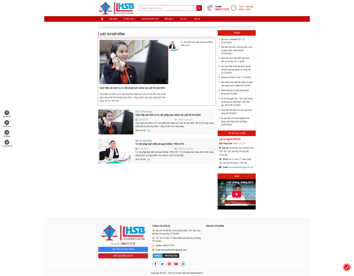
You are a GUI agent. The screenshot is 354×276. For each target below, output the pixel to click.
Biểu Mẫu (169, 19)
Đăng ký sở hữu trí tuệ (230, 77)
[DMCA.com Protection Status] (177, 255)
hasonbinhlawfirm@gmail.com (241, 167)
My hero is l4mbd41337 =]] (232, 39)
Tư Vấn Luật (128, 19)
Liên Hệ (197, 19)
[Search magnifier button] (199, 8)
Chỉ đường (6, 136)
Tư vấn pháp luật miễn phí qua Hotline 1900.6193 (159, 143)
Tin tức (183, 19)
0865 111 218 (239, 143)
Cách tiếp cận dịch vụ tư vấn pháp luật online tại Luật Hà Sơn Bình (132, 87)
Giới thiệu (113, 19)
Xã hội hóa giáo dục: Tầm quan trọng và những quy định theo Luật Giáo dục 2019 (237, 101)
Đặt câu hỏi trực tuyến (123, 249)
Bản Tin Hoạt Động (143, 111)
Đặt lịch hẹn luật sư (123, 256)
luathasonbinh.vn (196, 273)
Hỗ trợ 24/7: (123, 243)
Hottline (222, 8)
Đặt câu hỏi (7, 117)
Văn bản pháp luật (150, 19)
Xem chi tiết (140, 130)
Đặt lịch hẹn (7, 126)
